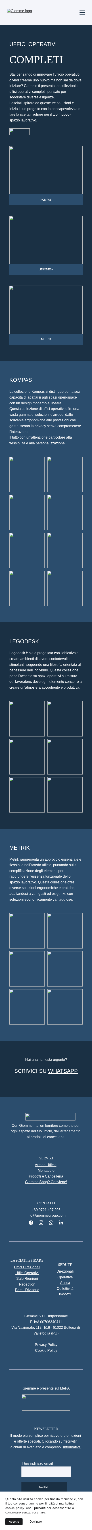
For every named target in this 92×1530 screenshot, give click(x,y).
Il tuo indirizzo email (37, 1463)
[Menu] (82, 13)
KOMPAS (46, 199)
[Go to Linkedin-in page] (61, 1222)
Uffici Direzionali (27, 1267)
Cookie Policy (46, 1350)
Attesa (65, 1283)
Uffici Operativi (27, 1273)
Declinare (36, 1521)
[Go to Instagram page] (43, 1222)
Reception (27, 1284)
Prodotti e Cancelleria (46, 1176)
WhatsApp (63, 1071)
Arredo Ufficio (45, 1165)
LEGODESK (46, 269)
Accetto (14, 1521)
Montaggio (46, 1170)
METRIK (46, 339)
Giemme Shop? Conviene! (46, 1182)
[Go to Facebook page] (33, 1222)
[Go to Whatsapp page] (53, 1222)
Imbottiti (65, 1294)
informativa (72, 1447)
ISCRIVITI (44, 1486)
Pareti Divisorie (27, 1290)
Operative (65, 1277)
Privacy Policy (46, 1345)
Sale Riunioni (27, 1278)
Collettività (65, 1288)
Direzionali (65, 1271)
